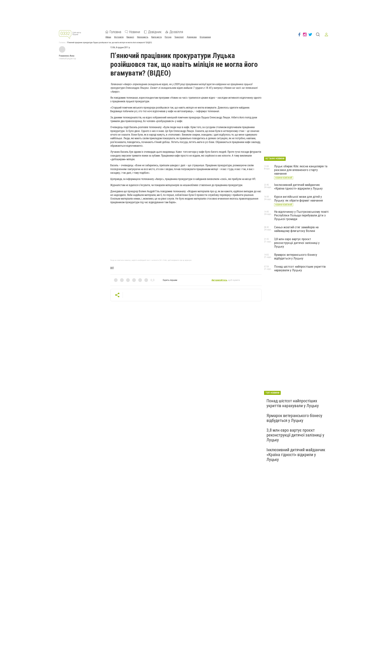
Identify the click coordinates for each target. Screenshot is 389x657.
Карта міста (156, 37)
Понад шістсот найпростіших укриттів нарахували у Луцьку (300, 268)
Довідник (155, 31)
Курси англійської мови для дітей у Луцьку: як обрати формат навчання (298, 198)
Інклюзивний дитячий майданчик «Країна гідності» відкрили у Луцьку (298, 186)
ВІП (112, 267)
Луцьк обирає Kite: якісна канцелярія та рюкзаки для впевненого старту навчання (300, 169)
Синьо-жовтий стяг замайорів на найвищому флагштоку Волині (296, 229)
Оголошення (205, 37)
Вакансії (130, 37)
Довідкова (192, 37)
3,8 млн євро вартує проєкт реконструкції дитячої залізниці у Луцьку (297, 242)
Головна (115, 31)
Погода (168, 37)
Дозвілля (176, 31)
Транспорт (179, 37)
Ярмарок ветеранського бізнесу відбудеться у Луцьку (295, 256)
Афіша (108, 37)
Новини (134, 31)
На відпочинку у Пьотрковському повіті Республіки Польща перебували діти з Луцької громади (301, 215)
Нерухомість (142, 37)
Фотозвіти (119, 37)
